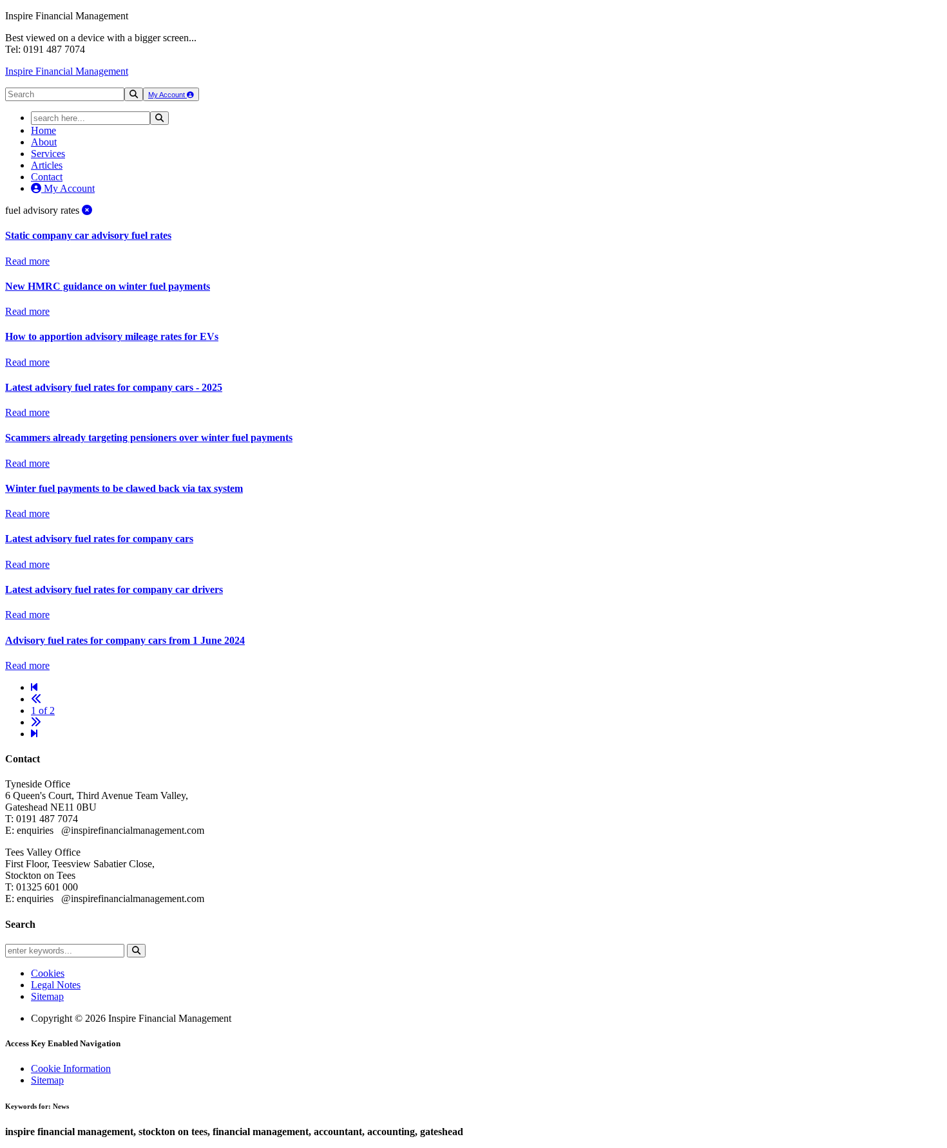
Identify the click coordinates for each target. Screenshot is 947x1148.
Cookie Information (71, 1068)
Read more (27, 261)
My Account (167, 95)
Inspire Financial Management (66, 71)
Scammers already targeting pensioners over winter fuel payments (148, 437)
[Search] (133, 94)
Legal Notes (56, 984)
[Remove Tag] (87, 210)
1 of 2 (43, 710)
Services (48, 153)
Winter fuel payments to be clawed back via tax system (124, 488)
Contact (46, 176)
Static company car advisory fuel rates (88, 235)
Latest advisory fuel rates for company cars (99, 538)
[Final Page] (34, 733)
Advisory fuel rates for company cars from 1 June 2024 (125, 640)
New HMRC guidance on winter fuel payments (107, 286)
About (44, 141)
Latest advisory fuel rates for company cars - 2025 (113, 387)
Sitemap (47, 996)
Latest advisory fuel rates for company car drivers (114, 589)
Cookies (47, 973)
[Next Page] (36, 722)
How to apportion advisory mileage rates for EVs (111, 336)
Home (43, 130)
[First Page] (34, 687)
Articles (46, 165)
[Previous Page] (36, 698)
